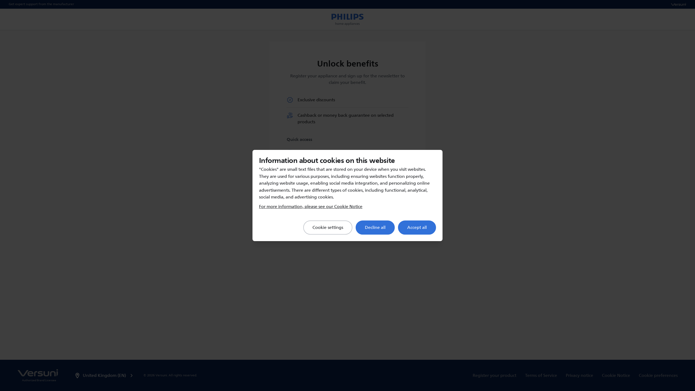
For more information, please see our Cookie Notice (310, 207)
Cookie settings (327, 227)
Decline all (375, 227)
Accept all (417, 227)
